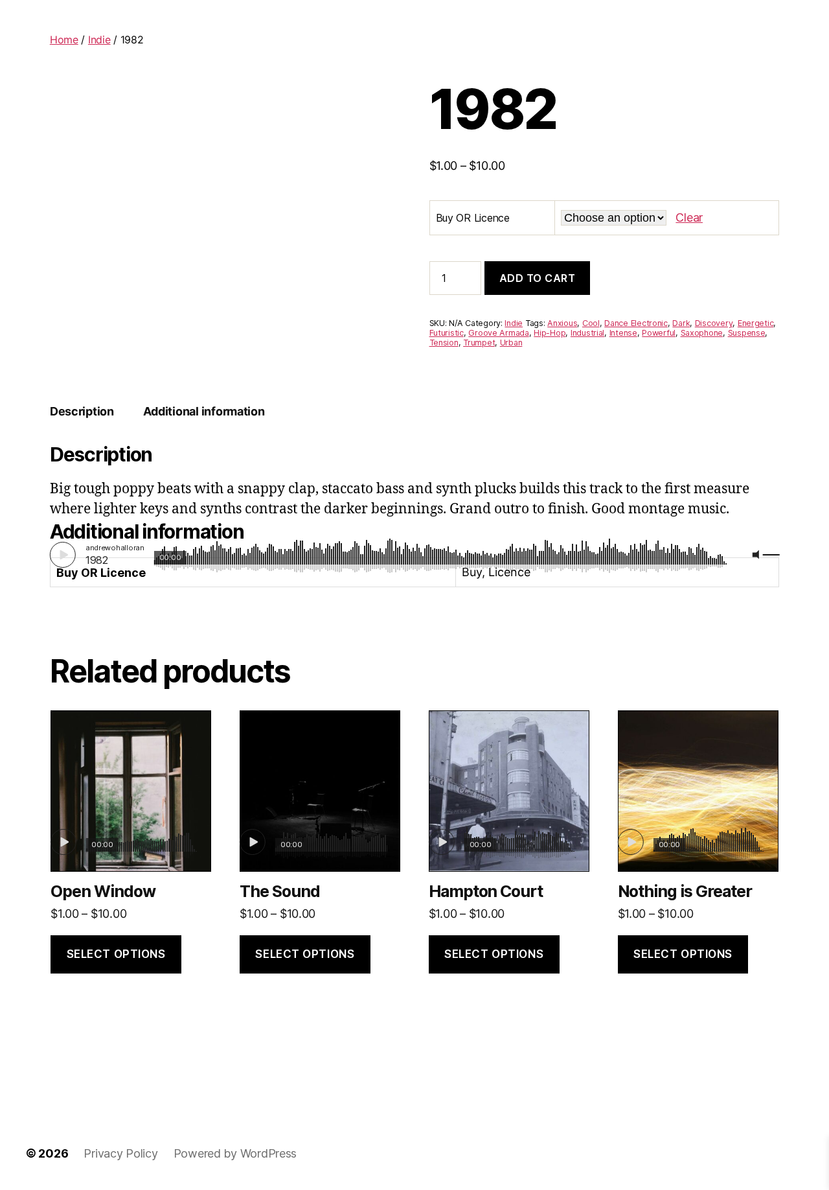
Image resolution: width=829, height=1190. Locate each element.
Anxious (562, 323)
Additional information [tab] (204, 411)
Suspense (747, 333)
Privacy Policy (120, 1153)
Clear (689, 217)
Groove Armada (498, 333)
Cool (591, 323)
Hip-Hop (549, 333)
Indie (99, 39)
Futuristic (446, 333)
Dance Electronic (636, 323)
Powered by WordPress (235, 1153)
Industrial (587, 333)
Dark (681, 323)
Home (64, 39)
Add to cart (537, 278)
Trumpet (479, 342)
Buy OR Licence (473, 217)
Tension (444, 342)
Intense (623, 333)
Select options (116, 954)
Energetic (756, 323)
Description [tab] (82, 411)
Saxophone (702, 333)
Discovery (714, 323)
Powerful (659, 333)
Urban (511, 342)
